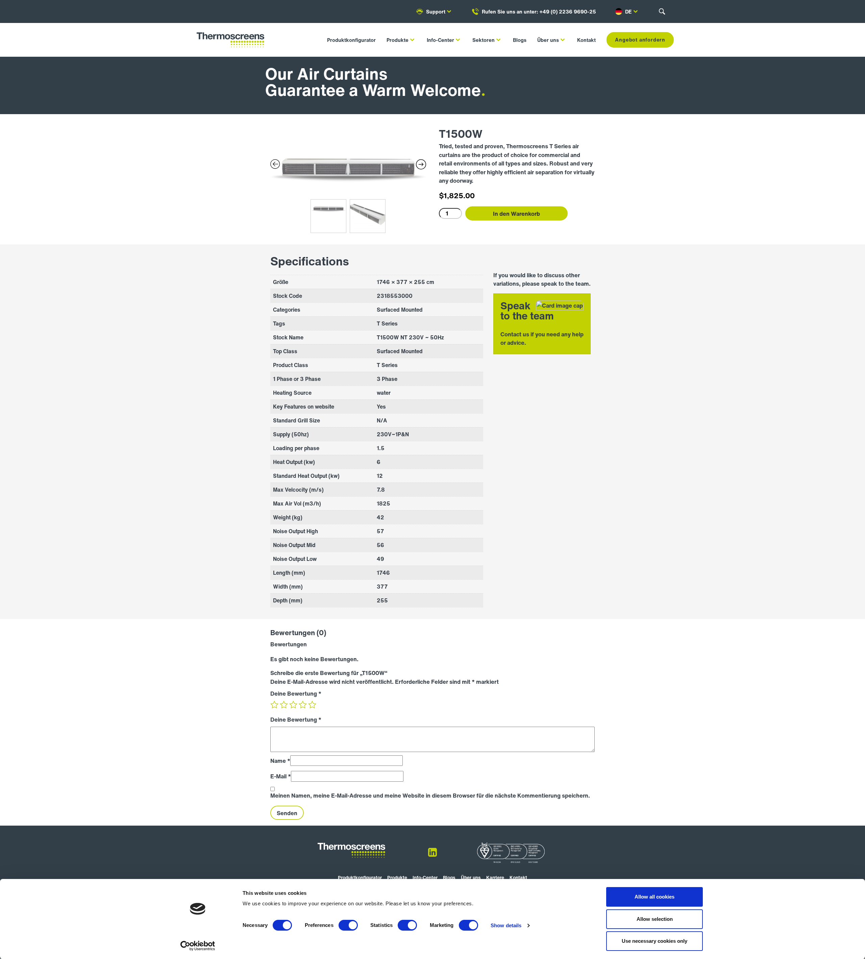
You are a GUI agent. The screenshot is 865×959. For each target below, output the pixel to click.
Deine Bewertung (295, 693)
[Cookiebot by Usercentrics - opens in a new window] (197, 946)
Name (280, 760)
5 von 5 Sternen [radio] (312, 705)
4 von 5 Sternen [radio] (303, 705)
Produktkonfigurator (351, 40)
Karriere (495, 877)
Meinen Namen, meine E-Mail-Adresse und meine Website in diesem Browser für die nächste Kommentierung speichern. (430, 795)
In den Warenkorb (516, 213)
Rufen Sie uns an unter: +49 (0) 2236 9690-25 (539, 11)
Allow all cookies (654, 897)
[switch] (348, 925)
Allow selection (655, 919)
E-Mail (280, 776)
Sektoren (483, 40)
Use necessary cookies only (654, 941)
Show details (506, 925)
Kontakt (586, 40)
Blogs (519, 40)
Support (435, 11)
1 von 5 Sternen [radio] (274, 705)
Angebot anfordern (640, 39)
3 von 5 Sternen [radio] (293, 705)
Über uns (548, 40)
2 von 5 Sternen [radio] (284, 705)
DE (628, 11)
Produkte (398, 40)
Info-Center (440, 40)
